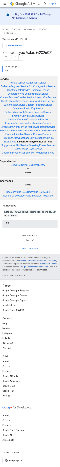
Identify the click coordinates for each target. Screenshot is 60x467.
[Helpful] (21, 39)
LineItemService (14, 123)
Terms (5, 452)
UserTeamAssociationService (18, 152)
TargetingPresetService (42, 145)
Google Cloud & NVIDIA (13, 310)
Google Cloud (8, 386)
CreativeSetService (45, 97)
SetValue (16, 164)
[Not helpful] (26, 39)
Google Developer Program (15, 290)
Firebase (6, 371)
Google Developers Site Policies (34, 267)
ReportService (46, 137)
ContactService (16, 93)
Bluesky (6, 328)
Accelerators (8, 305)
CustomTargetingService (39, 104)
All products (8, 440)
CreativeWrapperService (42, 101)
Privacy (15, 452)
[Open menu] (5, 3)
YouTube (6, 348)
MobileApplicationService (41, 126)
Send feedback (14, 45)
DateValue (44, 192)
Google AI (7, 435)
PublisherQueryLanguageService (20, 137)
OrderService (28, 130)
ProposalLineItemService (18, 134)
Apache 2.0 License (48, 264)
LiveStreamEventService (14, 126)
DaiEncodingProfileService (18, 112)
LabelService (37, 115)
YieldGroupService (44, 152)
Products (16, 29)
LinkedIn (6, 338)
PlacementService (46, 130)
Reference (11, 33)
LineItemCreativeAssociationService (28, 119)
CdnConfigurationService (42, 86)
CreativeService (25, 97)
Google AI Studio (10, 376)
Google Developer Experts (14, 300)
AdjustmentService (36, 82)
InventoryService (21, 115)
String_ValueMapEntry (33, 164)
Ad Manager (34, 4)
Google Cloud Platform (13, 430)
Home (5, 29)
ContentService (8, 97)
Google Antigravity (11, 381)
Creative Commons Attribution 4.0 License (37, 260)
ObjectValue (24, 195)
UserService (35, 149)
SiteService (10, 141)
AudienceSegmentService (14, 86)
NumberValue (10, 195)
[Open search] (45, 4)
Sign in (52, 3)
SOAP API (43, 29)
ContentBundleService (36, 93)
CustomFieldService (14, 104)
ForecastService (43, 112)
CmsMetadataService (18, 90)
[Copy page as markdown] (16, 57)
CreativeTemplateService (14, 101)
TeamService (21, 149)
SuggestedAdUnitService (14, 145)
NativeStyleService (10, 130)
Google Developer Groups (14, 295)
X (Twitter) (7, 343)
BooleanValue (13, 192)
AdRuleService (18, 82)
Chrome (6, 366)
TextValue (47, 195)
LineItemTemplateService (37, 123)
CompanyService (40, 90)
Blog (4, 323)
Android (6, 361)
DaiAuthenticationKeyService (28, 108)
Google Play (8, 391)
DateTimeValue (30, 192)
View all (6, 396)
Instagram (7, 333)
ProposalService (42, 134)
